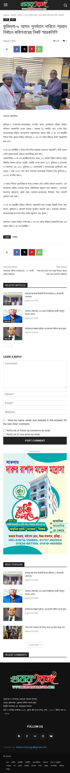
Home (6, 15)
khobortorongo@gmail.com (31, 747)
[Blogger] (19, 736)
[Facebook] (17, 49)
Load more (34, 644)
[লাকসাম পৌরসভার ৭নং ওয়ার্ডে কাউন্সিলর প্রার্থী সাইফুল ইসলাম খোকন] (12, 316)
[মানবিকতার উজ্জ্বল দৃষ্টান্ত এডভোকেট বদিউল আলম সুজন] (12, 333)
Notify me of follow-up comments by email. (28, 430)
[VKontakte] (51, 736)
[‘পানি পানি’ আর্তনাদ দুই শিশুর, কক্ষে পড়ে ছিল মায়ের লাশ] (12, 632)
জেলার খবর (7, 304)
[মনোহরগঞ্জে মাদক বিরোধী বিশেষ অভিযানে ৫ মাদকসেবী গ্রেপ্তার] (12, 298)
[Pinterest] (31, 49)
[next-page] (10, 345)
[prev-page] (5, 345)
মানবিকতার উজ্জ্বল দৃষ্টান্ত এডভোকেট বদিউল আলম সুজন (45, 328)
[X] (24, 49)
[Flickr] (35, 736)
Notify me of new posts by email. (23, 434)
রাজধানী (13, 15)
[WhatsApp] (39, 49)
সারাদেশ (13, 20)
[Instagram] (43, 736)
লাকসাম (15, 237)
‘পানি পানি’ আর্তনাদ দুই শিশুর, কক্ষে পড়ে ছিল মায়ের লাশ (45, 627)
